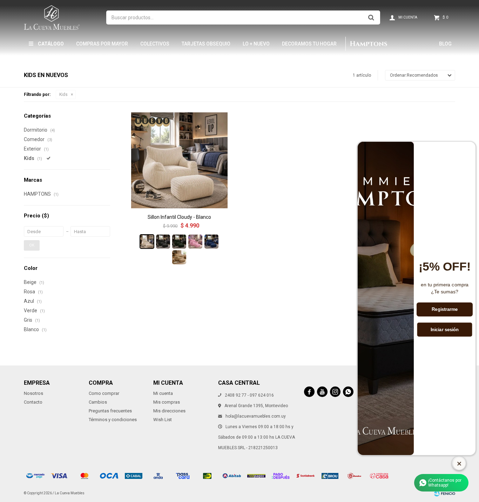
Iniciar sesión (445, 329)
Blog (445, 44)
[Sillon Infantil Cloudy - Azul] (211, 242)
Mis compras (166, 402)
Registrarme (445, 309)
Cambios (98, 402)
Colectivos (154, 44)
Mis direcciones (169, 410)
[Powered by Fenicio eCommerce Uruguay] (444, 493)
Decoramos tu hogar (309, 44)
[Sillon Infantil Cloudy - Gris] (163, 242)
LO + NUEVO (256, 44)
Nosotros (33, 393)
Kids (63, 94)
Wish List (162, 419)
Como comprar (104, 393)
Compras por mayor (102, 44)
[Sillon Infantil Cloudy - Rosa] (195, 242)
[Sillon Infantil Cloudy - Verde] (179, 242)
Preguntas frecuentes (110, 410)
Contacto (33, 402)
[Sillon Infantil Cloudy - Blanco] (179, 160)
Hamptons (368, 44)
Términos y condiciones (113, 419)
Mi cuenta (163, 393)
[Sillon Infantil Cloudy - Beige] (179, 257)
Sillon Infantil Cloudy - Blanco (179, 217)
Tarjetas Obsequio (206, 44)
